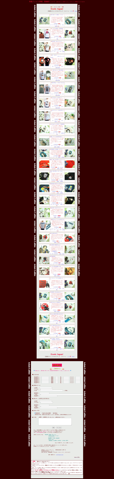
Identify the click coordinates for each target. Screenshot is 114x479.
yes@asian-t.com (59, 454)
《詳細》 (58, 146)
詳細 (59, 67)
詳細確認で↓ (54, 251)
